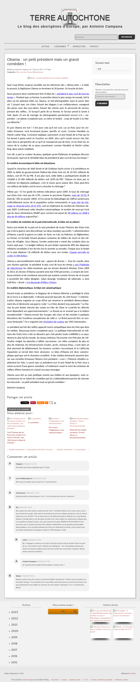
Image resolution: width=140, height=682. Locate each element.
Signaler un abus (75, 679)
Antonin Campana (28, 679)
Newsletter (79, 46)
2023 (14, 612)
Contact (94, 46)
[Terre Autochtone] (70, 10)
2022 (14, 618)
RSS (99, 69)
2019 (14, 637)
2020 (14, 631)
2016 (14, 656)
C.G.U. (86, 679)
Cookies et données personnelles (101, 679)
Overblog (132, 673)
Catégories (59, 46)
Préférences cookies (121, 679)
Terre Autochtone (70, 17)
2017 (14, 649)
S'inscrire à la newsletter (19, 409)
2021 (14, 624)
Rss (63, 611)
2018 (14, 643)
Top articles (55, 679)
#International (38, 72)
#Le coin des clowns (24, 72)
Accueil (45, 46)
